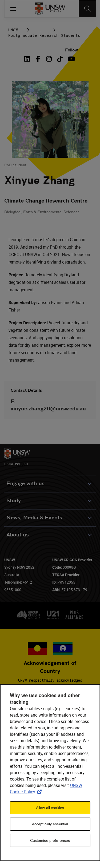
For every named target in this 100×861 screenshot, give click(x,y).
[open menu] (13, 8)
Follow (71, 49)
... (40, 29)
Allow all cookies (50, 808)
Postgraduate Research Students (44, 35)
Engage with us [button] (25, 483)
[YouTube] (71, 59)
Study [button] (13, 501)
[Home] (50, 8)
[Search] (87, 8)
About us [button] (17, 535)
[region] (50, 772)
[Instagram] (49, 59)
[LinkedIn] (28, 59)
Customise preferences (50, 840)
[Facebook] (38, 59)
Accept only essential (50, 824)
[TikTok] (60, 59)
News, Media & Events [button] (34, 518)
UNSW (13, 29)
